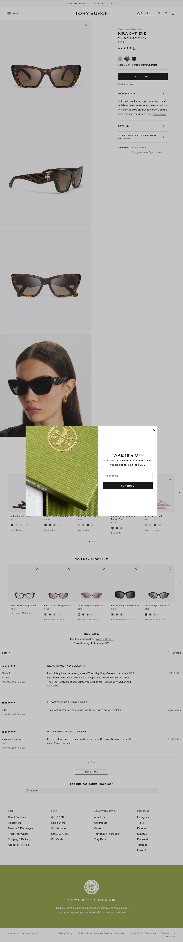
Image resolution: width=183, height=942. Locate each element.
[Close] (153, 429)
